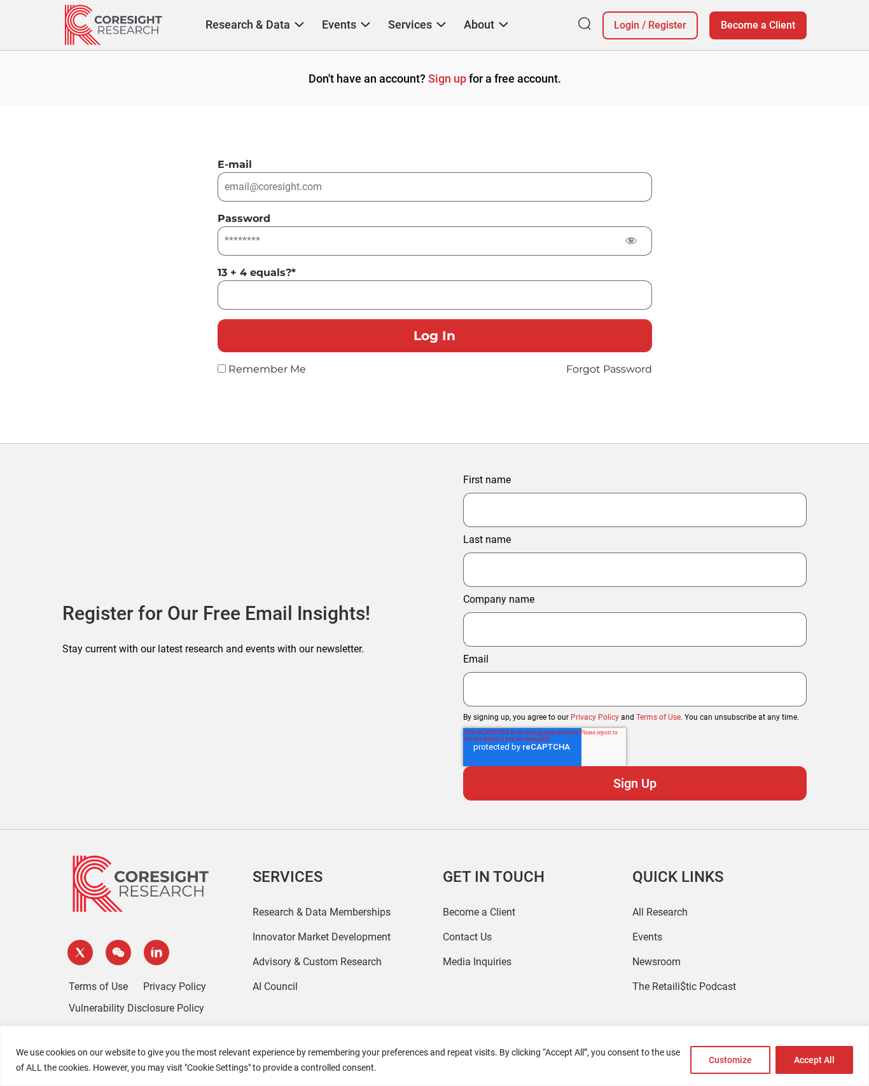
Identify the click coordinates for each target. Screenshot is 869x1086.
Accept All (814, 1060)
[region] (434, 1056)
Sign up (447, 78)
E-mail (235, 164)
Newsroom (656, 962)
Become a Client (758, 25)
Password (244, 218)
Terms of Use (658, 717)
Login (626, 25)
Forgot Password (609, 369)
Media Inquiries (477, 962)
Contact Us (467, 937)
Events (647, 937)
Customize (730, 1060)
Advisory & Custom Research (317, 962)
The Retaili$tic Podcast (684, 986)
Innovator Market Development (322, 937)
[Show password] (631, 240)
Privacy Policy (595, 717)
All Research (660, 912)
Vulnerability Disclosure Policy (136, 1008)
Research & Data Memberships (322, 912)
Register (667, 25)
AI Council (275, 986)
